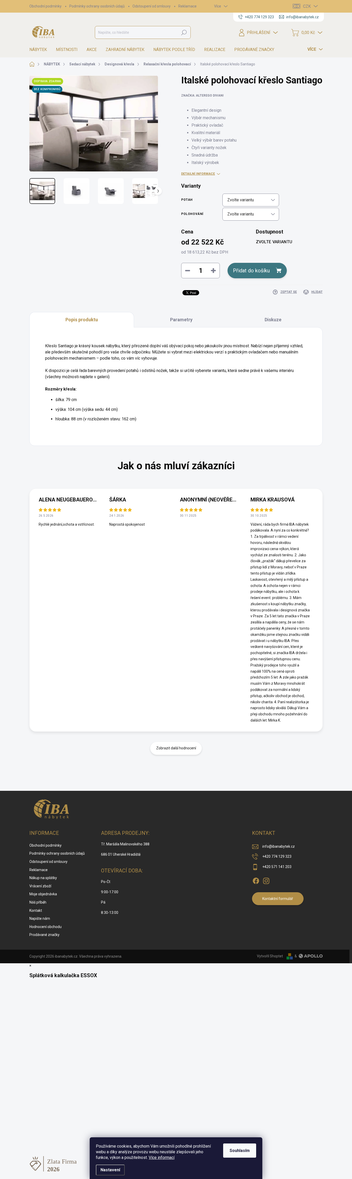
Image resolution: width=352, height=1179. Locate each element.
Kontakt (35, 910)
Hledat (184, 32)
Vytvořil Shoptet (270, 956)
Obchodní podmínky (45, 6)
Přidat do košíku (251, 270)
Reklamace (187, 6)
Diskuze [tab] (273, 319)
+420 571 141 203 (276, 867)
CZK (307, 6)
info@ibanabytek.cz (278, 846)
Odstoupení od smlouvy (151, 6)
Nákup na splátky (43, 878)
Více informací (161, 1157)
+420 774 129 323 (276, 856)
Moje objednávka (43, 894)
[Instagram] (266, 880)
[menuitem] (40, 49)
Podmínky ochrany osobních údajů (97, 6)
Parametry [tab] (181, 319)
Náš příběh (37, 902)
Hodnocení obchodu (45, 927)
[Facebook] (256, 880)
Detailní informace (198, 174)
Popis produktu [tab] (81, 319)
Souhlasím (240, 1150)
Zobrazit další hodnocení (176, 748)
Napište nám (39, 918)
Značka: (202, 95)
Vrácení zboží (40, 886)
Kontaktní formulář (277, 899)
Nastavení (110, 1169)
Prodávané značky (44, 935)
